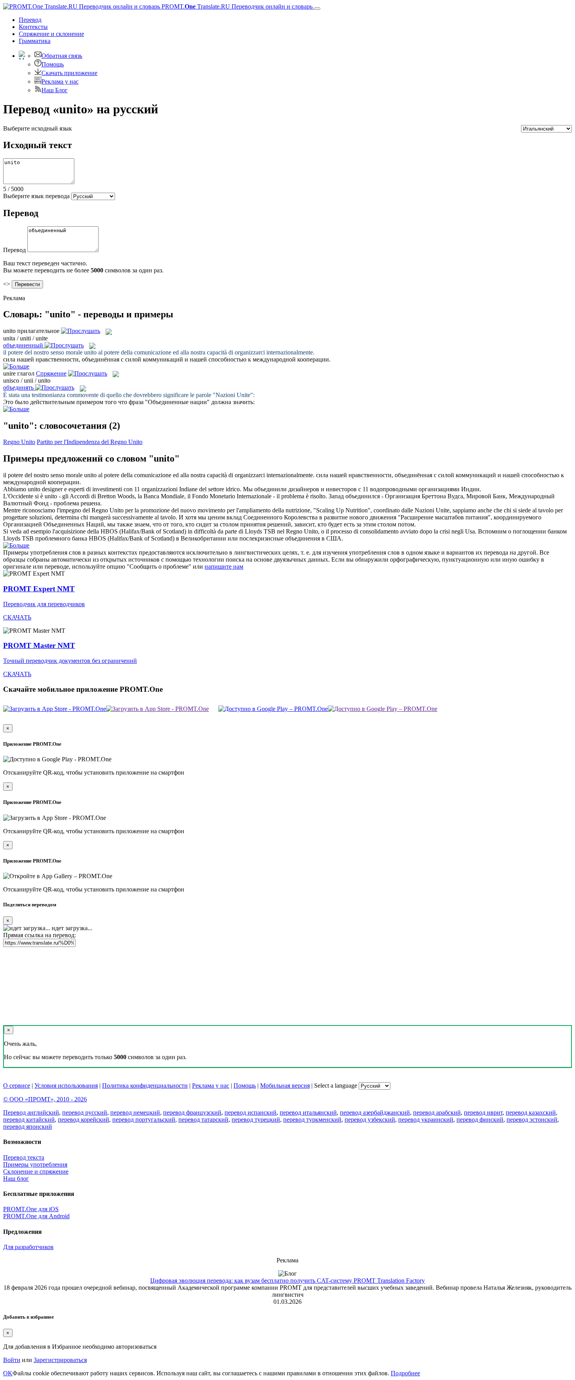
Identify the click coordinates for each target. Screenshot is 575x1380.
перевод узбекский (370, 1119)
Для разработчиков (28, 1247)
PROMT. (236, 6)
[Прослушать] (80, 331)
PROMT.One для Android (36, 1216)
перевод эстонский (532, 1119)
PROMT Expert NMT (39, 589)
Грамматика (34, 41)
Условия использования (66, 1085)
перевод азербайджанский (375, 1112)
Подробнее (405, 1373)
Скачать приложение (69, 73)
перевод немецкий (135, 1112)
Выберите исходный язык (37, 128)
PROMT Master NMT (39, 645)
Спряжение (51, 33)
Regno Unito (19, 442)
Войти (11, 1360)
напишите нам (224, 566)
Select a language (335, 1085)
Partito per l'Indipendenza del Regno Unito (89, 442)
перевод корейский (83, 1119)
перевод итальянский (308, 1112)
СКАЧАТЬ (17, 617)
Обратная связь (61, 55)
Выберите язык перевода (36, 196)
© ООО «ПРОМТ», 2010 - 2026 (45, 1099)
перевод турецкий (256, 1119)
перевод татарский (203, 1119)
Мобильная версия (285, 1085)
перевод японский (27, 1126)
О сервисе (16, 1085)
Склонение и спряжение (35, 1171)
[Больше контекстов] (16, 366)
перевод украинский (425, 1119)
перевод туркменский (312, 1119)
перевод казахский (531, 1112)
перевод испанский (251, 1112)
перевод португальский (143, 1119)
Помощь (52, 64)
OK (8, 1373)
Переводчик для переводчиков (44, 604)
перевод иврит (483, 1112)
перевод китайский (29, 1119)
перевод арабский (437, 1112)
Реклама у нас (60, 81)
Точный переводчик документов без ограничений (70, 660)
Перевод (30, 19)
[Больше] (16, 545)
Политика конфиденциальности (145, 1085)
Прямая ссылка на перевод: (39, 935)
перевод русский (84, 1112)
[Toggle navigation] (317, 8)
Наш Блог (54, 90)
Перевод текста (23, 1157)
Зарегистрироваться (60, 1360)
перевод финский (479, 1119)
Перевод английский (31, 1112)
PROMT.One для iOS (31, 1209)
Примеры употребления (35, 1164)
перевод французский (192, 1112)
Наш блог (16, 1178)
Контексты (33, 26)
